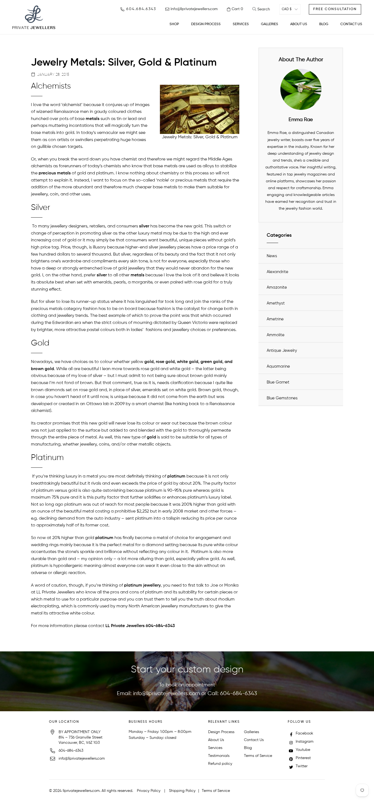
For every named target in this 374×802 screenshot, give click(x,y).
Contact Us (254, 740)
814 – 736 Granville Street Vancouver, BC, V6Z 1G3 (80, 740)
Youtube (302, 750)
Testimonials (218, 756)
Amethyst (276, 303)
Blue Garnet (278, 382)
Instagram (304, 742)
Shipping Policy (182, 791)
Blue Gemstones (282, 398)
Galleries (251, 732)
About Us (216, 740)
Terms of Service (258, 756)
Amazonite (277, 287)
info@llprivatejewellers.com (166, 693)
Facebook (304, 733)
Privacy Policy (148, 791)
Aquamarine (278, 366)
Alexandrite (277, 272)
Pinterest (303, 758)
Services (215, 748)
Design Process (221, 732)
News (272, 256)
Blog (248, 748)
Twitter (301, 766)
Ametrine (275, 319)
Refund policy (220, 764)
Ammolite (275, 335)
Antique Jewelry (282, 351)
